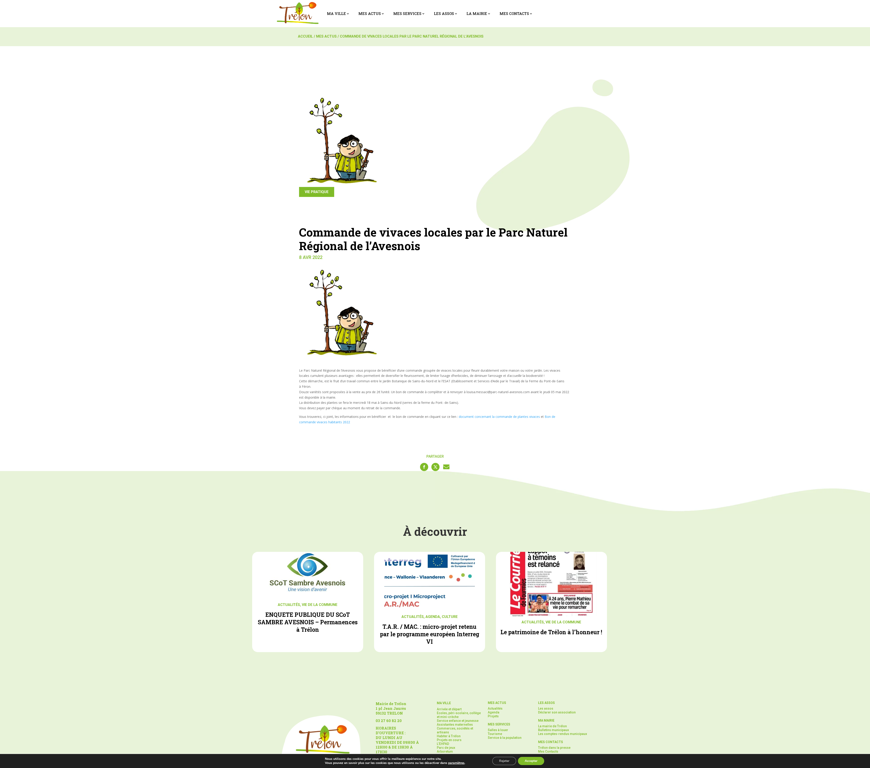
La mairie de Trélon (552, 726)
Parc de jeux (446, 747)
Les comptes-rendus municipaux (562, 734)
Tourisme (495, 734)
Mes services (407, 13)
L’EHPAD (443, 744)
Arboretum (445, 751)
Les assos (444, 13)
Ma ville (336, 13)
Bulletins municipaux (553, 730)
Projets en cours (449, 740)
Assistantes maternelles (455, 724)
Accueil (305, 36)
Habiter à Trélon (449, 736)
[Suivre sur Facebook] (424, 467)
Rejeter (504, 761)
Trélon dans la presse (554, 747)
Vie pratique (317, 192)
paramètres (456, 763)
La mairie (476, 13)
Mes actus (369, 13)
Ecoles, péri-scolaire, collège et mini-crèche (459, 715)
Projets (493, 716)
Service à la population (505, 737)
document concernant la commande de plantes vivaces (499, 416)
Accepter (531, 761)
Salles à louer (498, 730)
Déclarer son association (557, 712)
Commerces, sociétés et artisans (455, 730)
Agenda (432, 617)
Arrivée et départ (449, 709)
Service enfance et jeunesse (457, 721)
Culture (450, 617)
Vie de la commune (319, 605)
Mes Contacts (514, 13)
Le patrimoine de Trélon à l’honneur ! (551, 632)
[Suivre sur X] (435, 467)
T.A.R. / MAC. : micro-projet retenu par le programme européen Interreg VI (429, 634)
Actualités (289, 605)
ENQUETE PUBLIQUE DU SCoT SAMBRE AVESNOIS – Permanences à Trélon (308, 622)
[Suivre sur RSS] (446, 467)
